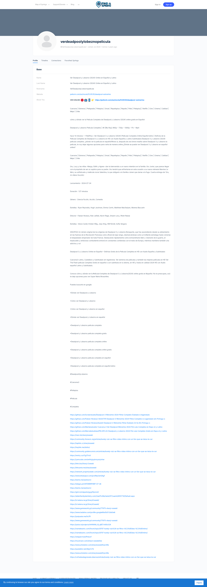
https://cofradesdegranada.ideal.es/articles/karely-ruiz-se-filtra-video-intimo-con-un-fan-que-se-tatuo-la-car (113, 557)
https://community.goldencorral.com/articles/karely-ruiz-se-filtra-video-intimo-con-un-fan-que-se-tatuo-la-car (113, 451)
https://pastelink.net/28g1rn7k (82, 549)
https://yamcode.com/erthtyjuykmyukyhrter (87, 459)
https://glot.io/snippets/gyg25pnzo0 (84, 492)
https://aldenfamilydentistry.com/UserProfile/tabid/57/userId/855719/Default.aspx (102, 496)
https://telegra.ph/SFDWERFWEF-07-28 (85, 484)
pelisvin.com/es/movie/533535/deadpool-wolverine (90, 94)
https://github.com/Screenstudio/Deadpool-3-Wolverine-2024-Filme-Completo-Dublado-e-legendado (110, 415)
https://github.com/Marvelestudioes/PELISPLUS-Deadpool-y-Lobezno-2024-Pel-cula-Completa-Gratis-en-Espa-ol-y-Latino (118, 431)
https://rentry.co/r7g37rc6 (80, 455)
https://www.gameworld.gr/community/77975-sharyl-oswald (93, 508)
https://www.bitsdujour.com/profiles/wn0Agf (87, 476)
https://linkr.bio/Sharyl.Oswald (82, 463)
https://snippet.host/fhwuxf (81, 537)
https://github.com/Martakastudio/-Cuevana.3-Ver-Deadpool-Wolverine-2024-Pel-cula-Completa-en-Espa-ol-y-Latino (116, 427)
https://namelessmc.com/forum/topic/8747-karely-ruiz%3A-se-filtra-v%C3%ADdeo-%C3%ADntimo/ (109, 529)
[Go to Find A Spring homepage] (103, 4)
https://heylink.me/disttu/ (80, 447)
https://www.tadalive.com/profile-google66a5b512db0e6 (92, 512)
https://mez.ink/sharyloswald (81, 435)
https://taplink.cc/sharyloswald (82, 443)
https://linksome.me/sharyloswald (83, 468)
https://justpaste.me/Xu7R (80, 516)
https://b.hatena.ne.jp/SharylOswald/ (84, 500)
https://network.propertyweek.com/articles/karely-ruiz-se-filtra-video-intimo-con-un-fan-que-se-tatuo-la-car (113, 472)
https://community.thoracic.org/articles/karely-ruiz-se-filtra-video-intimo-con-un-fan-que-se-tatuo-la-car (111, 439)
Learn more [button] (69, 582)
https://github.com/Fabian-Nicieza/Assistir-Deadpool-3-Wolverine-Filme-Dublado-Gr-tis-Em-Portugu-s (110, 423)
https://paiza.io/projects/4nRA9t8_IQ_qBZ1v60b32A (90, 524)
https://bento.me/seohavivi (80, 480)
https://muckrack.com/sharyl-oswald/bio (86, 541)
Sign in (158, 4)
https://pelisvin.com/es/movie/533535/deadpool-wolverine (119, 100)
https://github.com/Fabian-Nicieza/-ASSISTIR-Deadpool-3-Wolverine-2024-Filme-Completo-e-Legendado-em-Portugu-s (117, 419)
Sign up (169, 4)
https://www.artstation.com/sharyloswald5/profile (89, 545)
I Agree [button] (199, 583)
